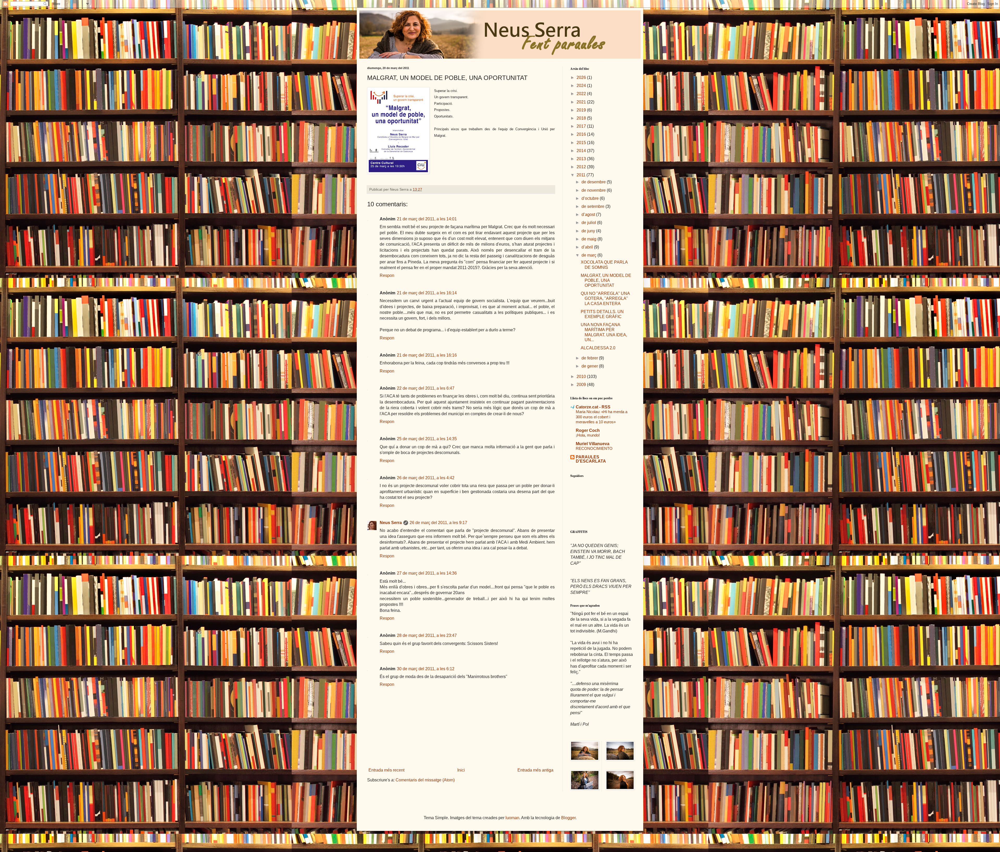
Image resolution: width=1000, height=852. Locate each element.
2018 (582, 118)
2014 (582, 150)
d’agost (589, 214)
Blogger (568, 818)
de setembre (593, 206)
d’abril (588, 247)
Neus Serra (391, 522)
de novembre (594, 190)
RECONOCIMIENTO (594, 448)
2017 (582, 126)
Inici (461, 770)
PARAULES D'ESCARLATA (591, 459)
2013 (582, 159)
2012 (582, 167)
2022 (582, 93)
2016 (582, 134)
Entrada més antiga (535, 770)
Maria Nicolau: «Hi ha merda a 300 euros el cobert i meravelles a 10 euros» (601, 416)
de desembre (594, 182)
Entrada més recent (386, 770)
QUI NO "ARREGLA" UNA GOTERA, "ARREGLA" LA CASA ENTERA (605, 298)
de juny (589, 231)
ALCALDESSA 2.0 (598, 348)
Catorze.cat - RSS (593, 407)
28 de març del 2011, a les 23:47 (427, 635)
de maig (589, 239)
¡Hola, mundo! (588, 435)
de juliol (589, 222)
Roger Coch (588, 430)
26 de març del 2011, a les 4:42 (425, 478)
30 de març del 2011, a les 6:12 (425, 669)
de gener (590, 366)
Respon (387, 275)
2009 (582, 384)
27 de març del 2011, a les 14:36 (427, 573)
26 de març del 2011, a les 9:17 (438, 522)
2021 (582, 102)
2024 (582, 85)
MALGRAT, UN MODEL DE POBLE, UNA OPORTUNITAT (606, 280)
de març (589, 255)
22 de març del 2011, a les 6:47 (425, 388)
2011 (581, 175)
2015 (582, 142)
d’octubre (591, 198)
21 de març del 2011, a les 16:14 (427, 293)
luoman (512, 818)
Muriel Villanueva (592, 443)
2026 (582, 77)
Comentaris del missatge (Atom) (425, 780)
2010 (582, 376)
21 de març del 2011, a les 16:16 (427, 355)
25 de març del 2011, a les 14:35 (427, 439)
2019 (582, 110)
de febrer (590, 358)
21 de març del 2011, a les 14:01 (427, 219)
